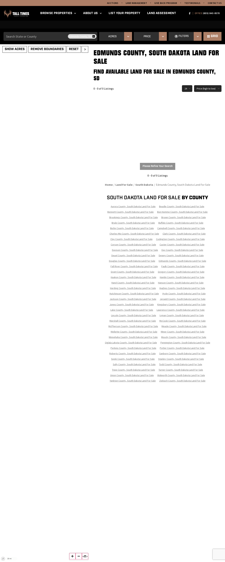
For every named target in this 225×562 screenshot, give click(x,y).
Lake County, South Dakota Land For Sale (131, 309)
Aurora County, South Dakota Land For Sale (133, 206)
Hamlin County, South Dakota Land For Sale (182, 277)
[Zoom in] (72, 556)
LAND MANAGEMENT (136, 3)
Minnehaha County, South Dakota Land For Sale (133, 337)
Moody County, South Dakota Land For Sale (183, 337)
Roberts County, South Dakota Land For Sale (132, 353)
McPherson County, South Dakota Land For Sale (133, 326)
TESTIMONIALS (192, 3)
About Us (90, 13)
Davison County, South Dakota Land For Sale (135, 250)
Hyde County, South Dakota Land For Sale (184, 293)
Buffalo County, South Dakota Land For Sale (180, 222)
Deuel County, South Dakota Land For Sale (133, 255)
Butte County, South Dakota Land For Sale (132, 228)
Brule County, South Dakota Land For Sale (133, 222)
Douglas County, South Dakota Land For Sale (132, 260)
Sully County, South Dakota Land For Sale (134, 364)
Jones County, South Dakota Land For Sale (132, 304)
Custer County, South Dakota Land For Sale (182, 244)
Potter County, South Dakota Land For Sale (182, 348)
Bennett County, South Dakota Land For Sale (130, 211)
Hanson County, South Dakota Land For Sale (181, 282)
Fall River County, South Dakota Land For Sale (134, 266)
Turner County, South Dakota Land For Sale (181, 369)
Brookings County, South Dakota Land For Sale (133, 217)
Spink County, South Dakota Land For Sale (133, 358)
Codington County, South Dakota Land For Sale (180, 239)
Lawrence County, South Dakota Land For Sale (181, 309)
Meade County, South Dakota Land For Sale (184, 326)
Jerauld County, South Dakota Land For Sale (182, 299)
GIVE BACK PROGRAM (165, 3)
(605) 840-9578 (211, 13)
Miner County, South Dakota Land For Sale (182, 331)
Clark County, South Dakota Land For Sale (184, 233)
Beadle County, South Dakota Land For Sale (181, 206)
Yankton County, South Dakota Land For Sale (133, 380)
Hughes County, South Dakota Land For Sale (182, 288)
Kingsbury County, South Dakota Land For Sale (181, 304)
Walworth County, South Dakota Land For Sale (181, 375)
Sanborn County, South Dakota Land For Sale (182, 353)
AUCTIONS (112, 3)
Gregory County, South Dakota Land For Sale (181, 271)
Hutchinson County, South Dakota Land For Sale (134, 293)
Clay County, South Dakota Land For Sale (131, 239)
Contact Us (214, 3)
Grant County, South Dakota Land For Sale (132, 271)
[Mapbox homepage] (3, 559)
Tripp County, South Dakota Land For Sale (133, 369)
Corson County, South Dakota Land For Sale (133, 244)
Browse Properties (56, 13)
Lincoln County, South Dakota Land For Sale (133, 315)
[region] (45, 303)
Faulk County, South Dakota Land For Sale (183, 266)
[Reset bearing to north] (85, 556)
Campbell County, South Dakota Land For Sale (181, 228)
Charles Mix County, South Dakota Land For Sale (134, 233)
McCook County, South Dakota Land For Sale (182, 320)
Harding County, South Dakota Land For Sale (133, 288)
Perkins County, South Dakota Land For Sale (133, 348)
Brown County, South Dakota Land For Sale (183, 217)
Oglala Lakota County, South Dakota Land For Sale (131, 342)
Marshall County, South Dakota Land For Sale (133, 320)
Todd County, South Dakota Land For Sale (180, 364)
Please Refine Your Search (158, 166)
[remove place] (93, 36)
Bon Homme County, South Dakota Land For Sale (182, 211)
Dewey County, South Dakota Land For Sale (181, 255)
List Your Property (124, 13)
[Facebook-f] (189, 13)
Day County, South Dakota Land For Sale (182, 250)
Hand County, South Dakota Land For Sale (133, 282)
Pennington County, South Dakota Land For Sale (185, 342)
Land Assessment (161, 13)
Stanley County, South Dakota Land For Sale (181, 358)
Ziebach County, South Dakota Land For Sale (182, 380)
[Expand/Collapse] (85, 49)
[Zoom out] (79, 556)
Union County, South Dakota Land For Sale (132, 375)
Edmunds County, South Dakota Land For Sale (182, 260)
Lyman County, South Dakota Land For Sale (182, 315)
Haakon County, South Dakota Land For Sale (133, 277)
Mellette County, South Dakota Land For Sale (134, 331)
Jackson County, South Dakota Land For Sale (133, 299)
